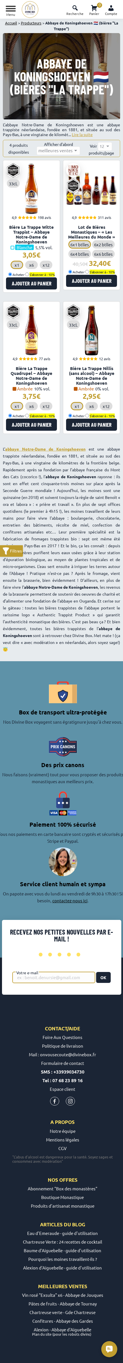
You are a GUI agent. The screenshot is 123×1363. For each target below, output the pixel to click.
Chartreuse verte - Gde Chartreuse (62, 1312)
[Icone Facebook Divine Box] (54, 1102)
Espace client (62, 1089)
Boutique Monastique (62, 1197)
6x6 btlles (103, 254)
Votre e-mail (27, 972)
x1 (17, 265)
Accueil (11, 22)
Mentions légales (62, 1139)
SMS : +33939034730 (62, 1072)
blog (78, 1224)
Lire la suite (82, 134)
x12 (46, 265)
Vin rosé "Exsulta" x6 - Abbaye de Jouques (62, 1295)
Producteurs (31, 22)
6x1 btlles (79, 244)
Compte (111, 13)
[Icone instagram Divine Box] (70, 1102)
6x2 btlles (103, 244)
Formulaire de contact (62, 1063)
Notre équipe (63, 1131)
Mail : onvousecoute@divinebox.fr (62, 1054)
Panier (94, 9)
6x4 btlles (79, 254)
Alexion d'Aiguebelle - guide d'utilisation (62, 1267)
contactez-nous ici (70, 900)
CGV (62, 1148)
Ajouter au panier (31, 283)
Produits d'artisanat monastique (62, 1205)
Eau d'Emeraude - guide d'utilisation (62, 1233)
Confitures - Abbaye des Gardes (62, 1321)
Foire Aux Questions (62, 1037)
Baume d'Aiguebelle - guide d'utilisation (62, 1250)
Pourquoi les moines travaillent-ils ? (62, 1259)
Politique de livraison (62, 1046)
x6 (31, 265)
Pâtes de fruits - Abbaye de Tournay (63, 1303)
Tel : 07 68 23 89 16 (62, 1080)
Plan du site (41, 1334)
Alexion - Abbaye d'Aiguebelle (62, 1329)
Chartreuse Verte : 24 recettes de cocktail (62, 1241)
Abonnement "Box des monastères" (62, 1188)
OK (103, 977)
